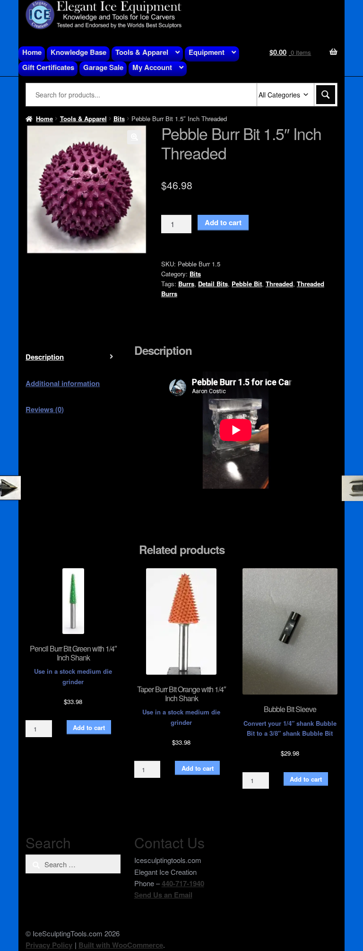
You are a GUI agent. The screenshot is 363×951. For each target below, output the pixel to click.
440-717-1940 (183, 883)
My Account (152, 67)
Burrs (186, 283)
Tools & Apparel (141, 52)
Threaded (279, 283)
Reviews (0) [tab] (45, 409)
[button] (134, 137)
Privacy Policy (49, 945)
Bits (119, 118)
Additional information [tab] (63, 383)
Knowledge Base (78, 52)
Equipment (207, 52)
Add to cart (223, 222)
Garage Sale (103, 67)
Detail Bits (213, 283)
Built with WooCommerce (120, 945)
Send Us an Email (163, 894)
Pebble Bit (247, 283)
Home (32, 52)
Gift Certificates (48, 67)
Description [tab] (45, 357)
